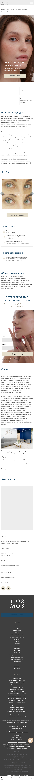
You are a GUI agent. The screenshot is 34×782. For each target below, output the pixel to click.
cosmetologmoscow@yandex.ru (19, 732)
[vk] (8, 588)
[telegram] (3, 588)
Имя (3, 336)
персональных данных (14, 359)
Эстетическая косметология (9, 9)
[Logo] (17, 604)
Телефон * (5, 344)
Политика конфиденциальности (17, 742)
